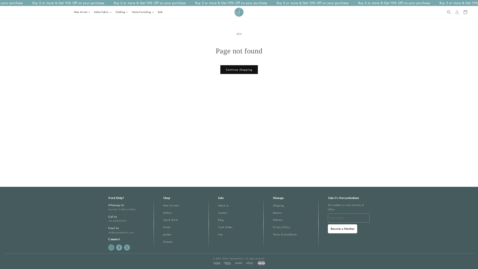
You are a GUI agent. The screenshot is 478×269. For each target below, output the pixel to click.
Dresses (168, 242)
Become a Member (342, 229)
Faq (220, 234)
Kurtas (167, 227)
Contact (222, 213)
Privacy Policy (281, 227)
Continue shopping (239, 70)
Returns (277, 213)
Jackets (167, 234)
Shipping (278, 205)
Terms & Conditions (285, 234)
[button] (449, 12)
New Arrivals (171, 205)
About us (223, 205)
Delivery (278, 220)
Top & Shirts (170, 220)
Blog (221, 220)
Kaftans (167, 213)
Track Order (225, 227)
